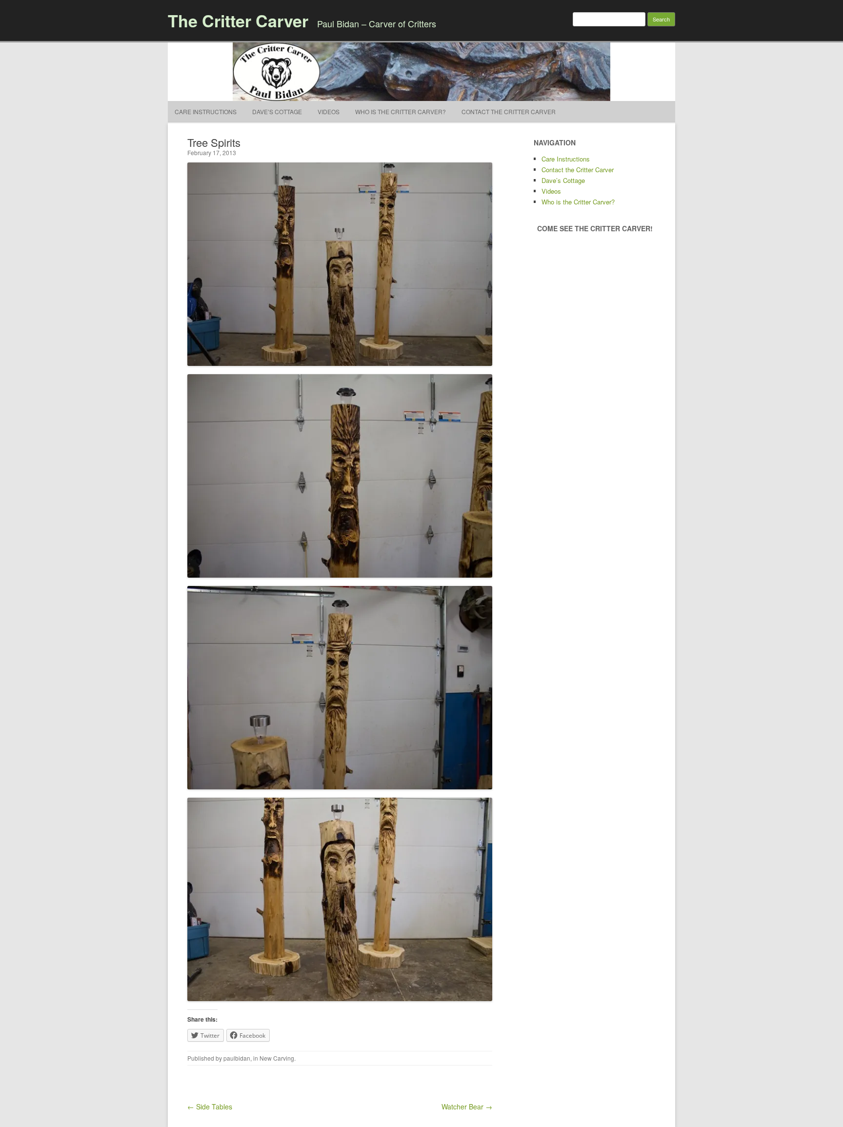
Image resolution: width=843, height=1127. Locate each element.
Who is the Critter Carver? (400, 111)
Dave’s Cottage (277, 111)
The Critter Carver (238, 20)
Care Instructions (206, 111)
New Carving (277, 1058)
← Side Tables (209, 1106)
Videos (329, 111)
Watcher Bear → (467, 1106)
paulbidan (236, 1058)
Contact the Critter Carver (509, 111)
